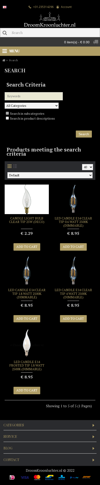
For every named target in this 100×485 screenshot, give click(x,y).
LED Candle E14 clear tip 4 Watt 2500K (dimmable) (73, 293)
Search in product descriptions (32, 118)
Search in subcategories (27, 113)
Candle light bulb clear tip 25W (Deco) (26, 220)
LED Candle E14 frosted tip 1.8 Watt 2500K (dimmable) (26, 365)
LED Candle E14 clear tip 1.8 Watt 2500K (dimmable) (27, 293)
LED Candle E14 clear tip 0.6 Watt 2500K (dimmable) (73, 222)
